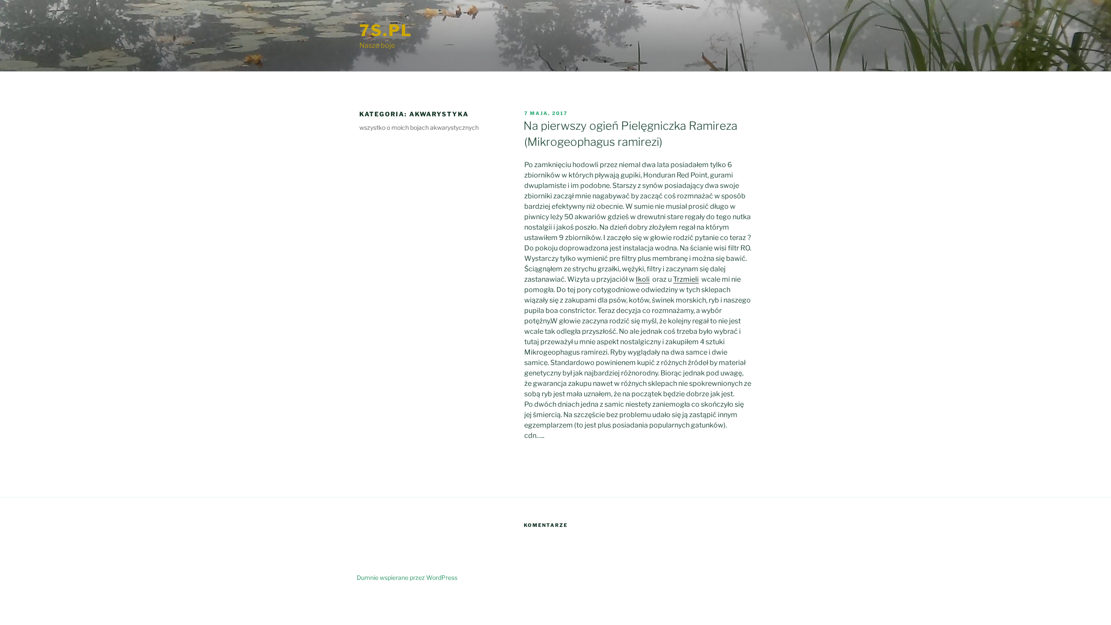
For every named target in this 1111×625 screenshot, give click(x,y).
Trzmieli (686, 279)
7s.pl (385, 30)
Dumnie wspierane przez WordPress (407, 577)
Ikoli (643, 279)
